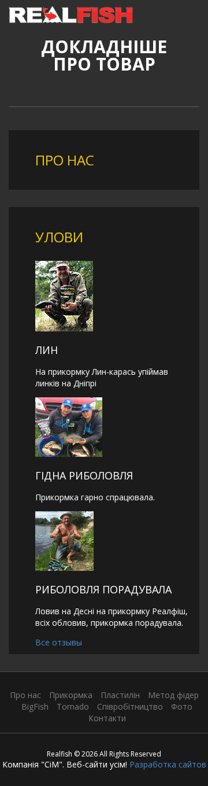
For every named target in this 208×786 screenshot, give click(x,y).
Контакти (107, 718)
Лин (46, 350)
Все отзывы (58, 642)
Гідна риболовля (84, 475)
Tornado (73, 706)
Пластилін (120, 694)
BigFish (35, 706)
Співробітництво (130, 706)
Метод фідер (173, 694)
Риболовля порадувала (103, 589)
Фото (181, 706)
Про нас (25, 694)
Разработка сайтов (167, 764)
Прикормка (70, 694)
